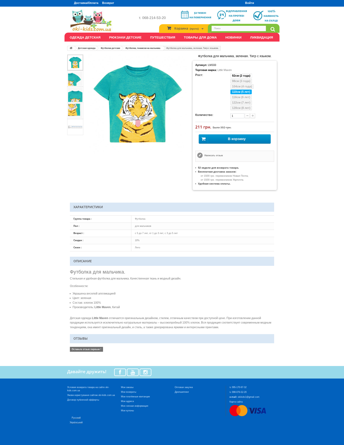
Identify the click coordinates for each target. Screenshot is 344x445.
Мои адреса (127, 401)
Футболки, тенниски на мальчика (142, 48)
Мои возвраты (128, 392)
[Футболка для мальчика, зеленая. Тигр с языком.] (75, 62)
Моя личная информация (134, 406)
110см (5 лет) (241, 91)
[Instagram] (145, 372)
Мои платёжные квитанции (135, 396)
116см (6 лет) (241, 97)
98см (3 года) (241, 81)
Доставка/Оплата (86, 2)
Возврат (108, 2)
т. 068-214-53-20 (152, 18)
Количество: (204, 114)
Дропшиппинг (182, 392)
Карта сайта (236, 401)
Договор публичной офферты (83, 399)
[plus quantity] (252, 115)
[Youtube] (133, 372)
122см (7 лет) (241, 102)
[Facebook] (120, 372)
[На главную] (71, 48)
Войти (249, 2)
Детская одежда (86, 48)
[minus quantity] (247, 115)
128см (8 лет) (241, 107)
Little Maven (225, 69)
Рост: (199, 74)
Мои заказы (127, 387)
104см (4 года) (242, 86)
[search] (272, 29)
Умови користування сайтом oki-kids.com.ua (91, 395)
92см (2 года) (241, 75)
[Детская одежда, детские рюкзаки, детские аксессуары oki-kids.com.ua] (100, 20)
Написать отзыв (213, 155)
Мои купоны (127, 410)
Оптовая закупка (184, 387)
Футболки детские (110, 48)
